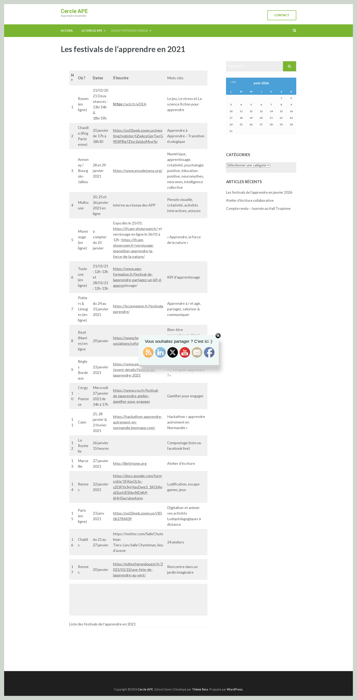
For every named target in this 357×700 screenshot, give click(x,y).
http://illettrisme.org (129, 463)
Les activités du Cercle (129, 30)
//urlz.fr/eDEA (134, 104)
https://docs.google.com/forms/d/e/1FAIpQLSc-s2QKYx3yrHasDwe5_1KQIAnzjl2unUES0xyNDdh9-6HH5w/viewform (137, 486)
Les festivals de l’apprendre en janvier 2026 (259, 192)
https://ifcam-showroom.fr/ (135, 228)
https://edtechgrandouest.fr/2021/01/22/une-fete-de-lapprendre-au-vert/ (138, 569)
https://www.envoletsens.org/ (137, 170)
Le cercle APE (92, 30)
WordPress (235, 689)
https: (118, 104)
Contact (281, 15)
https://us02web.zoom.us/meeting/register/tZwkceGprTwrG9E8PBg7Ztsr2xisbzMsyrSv (138, 136)
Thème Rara (200, 689)
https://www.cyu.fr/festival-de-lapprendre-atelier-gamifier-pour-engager (136, 396)
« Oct (233, 81)
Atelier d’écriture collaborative (250, 200)
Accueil (67, 30)
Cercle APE (74, 11)
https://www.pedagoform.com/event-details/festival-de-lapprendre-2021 (137, 369)
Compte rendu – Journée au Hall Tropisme (258, 208)
